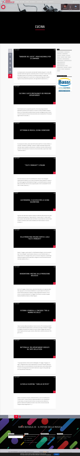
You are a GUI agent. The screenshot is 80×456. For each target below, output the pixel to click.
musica (62, 57)
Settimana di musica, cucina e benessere (35, 130)
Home (18, 2)
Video (58, 70)
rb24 (66, 65)
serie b (69, 67)
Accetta (56, 454)
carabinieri (64, 53)
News (28, 2)
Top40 (62, 69)
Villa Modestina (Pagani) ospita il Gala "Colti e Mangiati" (34, 238)
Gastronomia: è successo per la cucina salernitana (34, 201)
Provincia (16, 193)
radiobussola (60, 60)
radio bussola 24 (61, 62)
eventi (58, 57)
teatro (58, 69)
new (66, 57)
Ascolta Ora (76, 2)
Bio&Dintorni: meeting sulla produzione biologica (35, 274)
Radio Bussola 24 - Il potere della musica (40, 427)
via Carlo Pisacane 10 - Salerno (31, 442)
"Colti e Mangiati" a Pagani (35, 165)
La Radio (22, 2)
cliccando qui (48, 454)
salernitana (60, 67)
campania (59, 53)
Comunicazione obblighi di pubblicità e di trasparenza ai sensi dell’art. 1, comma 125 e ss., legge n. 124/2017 (64, 437)
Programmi (40, 2)
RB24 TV (46, 2)
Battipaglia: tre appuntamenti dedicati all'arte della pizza (35, 348)
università (67, 69)
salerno (65, 67)
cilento (59, 55)
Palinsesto (33, 2)
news (69, 57)
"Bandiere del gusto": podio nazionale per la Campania (35, 57)
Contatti (51, 2)
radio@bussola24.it (29, 440)
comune (63, 55)
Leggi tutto (43, 441)
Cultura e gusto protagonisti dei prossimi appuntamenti (35, 94)
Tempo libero (16, 49)
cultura (68, 55)
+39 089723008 (29, 438)
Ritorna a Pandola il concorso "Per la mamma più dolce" (34, 311)
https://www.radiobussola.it (31, 436)
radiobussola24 (67, 60)
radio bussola (66, 58)
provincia (59, 58)
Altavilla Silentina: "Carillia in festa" (34, 384)
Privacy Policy (36, 451)
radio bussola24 (60, 65)
